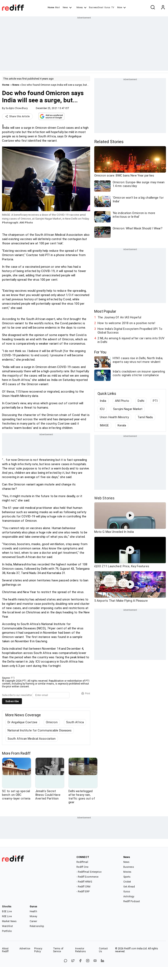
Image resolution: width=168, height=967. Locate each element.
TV (112, 7)
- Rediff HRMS (84, 881)
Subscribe (12, 701)
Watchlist (7, 926)
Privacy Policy (38, 950)
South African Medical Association (32, 738)
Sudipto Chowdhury (17, 108)
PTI (13, 678)
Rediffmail (82, 862)
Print (87, 693)
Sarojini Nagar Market (127, 409)
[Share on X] (73, 961)
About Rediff (5, 950)
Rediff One (82, 867)
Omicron (52, 722)
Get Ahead (129, 886)
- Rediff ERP (83, 891)
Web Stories (104, 498)
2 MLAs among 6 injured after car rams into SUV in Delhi (131, 340)
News (65, 7)
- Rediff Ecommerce (87, 876)
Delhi (141, 401)
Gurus (107, 7)
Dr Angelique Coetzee (22, 722)
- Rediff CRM (83, 886)
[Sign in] (163, 7)
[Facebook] (80, 961)
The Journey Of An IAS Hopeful (119, 317)
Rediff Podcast (131, 901)
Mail (57, 7)
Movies (127, 871)
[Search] (153, 7)
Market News (9, 921)
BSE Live (7, 911)
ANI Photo (122, 401)
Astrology (128, 896)
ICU (102, 409)
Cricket (127, 881)
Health (33, 911)
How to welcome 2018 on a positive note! (126, 323)
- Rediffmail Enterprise (88, 871)
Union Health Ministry (114, 417)
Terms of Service (58, 950)
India (103, 401)
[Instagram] (87, 961)
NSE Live (7, 916)
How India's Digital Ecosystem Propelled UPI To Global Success (130, 330)
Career (33, 921)
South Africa (75, 722)
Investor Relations (80, 950)
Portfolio (7, 931)
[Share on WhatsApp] (65, 961)
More (119, 7)
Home (51, 7)
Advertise (24, 948)
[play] (130, 515)
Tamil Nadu (145, 417)
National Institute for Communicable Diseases (40, 730)
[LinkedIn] (102, 961)
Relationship (37, 926)
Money (79, 7)
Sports (127, 876)
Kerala (122, 425)
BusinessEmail (96, 7)
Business (128, 867)
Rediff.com (130, 948)
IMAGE (104, 425)
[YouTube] (95, 961)
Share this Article (19, 116)
